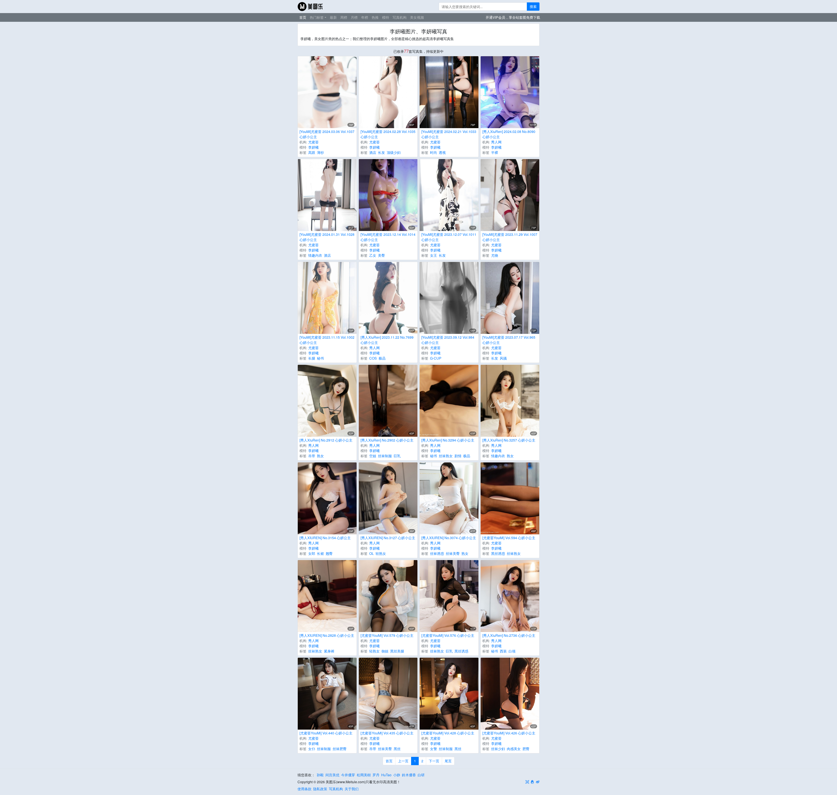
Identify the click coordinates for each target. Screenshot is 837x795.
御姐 (384, 651)
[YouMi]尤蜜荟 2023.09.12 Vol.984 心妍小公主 (447, 340)
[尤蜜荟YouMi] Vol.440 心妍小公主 (325, 733)
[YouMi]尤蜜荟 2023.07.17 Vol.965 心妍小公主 (508, 340)
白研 (421, 774)
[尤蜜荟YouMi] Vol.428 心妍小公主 (447, 733)
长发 (381, 152)
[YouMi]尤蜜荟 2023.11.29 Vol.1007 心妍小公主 (509, 237)
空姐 (372, 455)
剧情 (457, 455)
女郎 (311, 553)
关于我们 (352, 788)
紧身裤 (329, 651)
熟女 (320, 455)
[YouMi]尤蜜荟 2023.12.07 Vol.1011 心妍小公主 (448, 237)
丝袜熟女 (446, 455)
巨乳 (397, 455)
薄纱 (320, 152)
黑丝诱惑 (498, 553)
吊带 (311, 455)
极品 (382, 358)
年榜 (364, 17)
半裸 (494, 152)
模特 (385, 17)
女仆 (311, 748)
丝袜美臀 (453, 553)
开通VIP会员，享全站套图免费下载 (513, 17)
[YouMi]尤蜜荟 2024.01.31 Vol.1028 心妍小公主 (326, 237)
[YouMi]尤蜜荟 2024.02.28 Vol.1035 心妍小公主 (388, 134)
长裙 (320, 553)
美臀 (381, 255)
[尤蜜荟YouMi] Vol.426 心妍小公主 (508, 733)
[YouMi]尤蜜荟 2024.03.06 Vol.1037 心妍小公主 (326, 134)
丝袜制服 (385, 455)
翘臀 (329, 553)
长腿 (311, 358)
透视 (442, 152)
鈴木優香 (409, 774)
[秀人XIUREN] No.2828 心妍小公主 (326, 635)
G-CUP (435, 358)
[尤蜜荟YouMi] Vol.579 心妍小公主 (387, 635)
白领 (512, 651)
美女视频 (417, 17)
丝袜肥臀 (340, 748)
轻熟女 (381, 553)
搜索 (533, 6)
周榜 (343, 17)
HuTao (386, 774)
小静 (396, 774)
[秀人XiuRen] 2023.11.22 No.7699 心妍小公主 (387, 340)
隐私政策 (320, 788)
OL (371, 553)
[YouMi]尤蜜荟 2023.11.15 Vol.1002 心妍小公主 (326, 340)
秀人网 (496, 141)
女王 (433, 255)
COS (373, 358)
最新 (333, 17)
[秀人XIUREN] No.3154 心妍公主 (325, 537)
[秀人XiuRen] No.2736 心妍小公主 (508, 635)
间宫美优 (332, 774)
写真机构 (400, 17)
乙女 (372, 255)
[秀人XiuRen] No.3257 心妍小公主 (508, 440)
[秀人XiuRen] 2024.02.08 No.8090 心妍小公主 (508, 134)
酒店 (372, 152)
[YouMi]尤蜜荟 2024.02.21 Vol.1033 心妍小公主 (448, 134)
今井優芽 (348, 774)
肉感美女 (514, 748)
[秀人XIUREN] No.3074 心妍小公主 (448, 537)
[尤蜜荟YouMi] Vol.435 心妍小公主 (387, 733)
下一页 (434, 760)
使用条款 (304, 788)
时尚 (433, 152)
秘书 (320, 358)
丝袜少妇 (498, 748)
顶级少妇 (394, 152)
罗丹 (376, 774)
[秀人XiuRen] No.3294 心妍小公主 (447, 440)
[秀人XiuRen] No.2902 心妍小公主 (387, 440)
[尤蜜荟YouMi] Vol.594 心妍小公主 (508, 537)
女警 (433, 748)
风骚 (503, 358)
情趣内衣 (315, 255)
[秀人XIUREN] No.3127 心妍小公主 (388, 537)
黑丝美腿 (397, 651)
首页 (302, 17)
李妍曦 (313, 147)
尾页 (448, 760)
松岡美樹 (364, 774)
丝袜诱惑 (437, 553)
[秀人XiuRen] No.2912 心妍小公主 (325, 440)
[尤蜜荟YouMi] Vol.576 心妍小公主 (447, 635)
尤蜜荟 (313, 141)
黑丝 (397, 748)
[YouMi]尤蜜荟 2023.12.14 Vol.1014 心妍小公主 (388, 237)
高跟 (311, 152)
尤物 (494, 255)
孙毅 (320, 774)
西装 (503, 651)
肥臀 (525, 748)
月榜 (354, 17)
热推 (375, 17)
